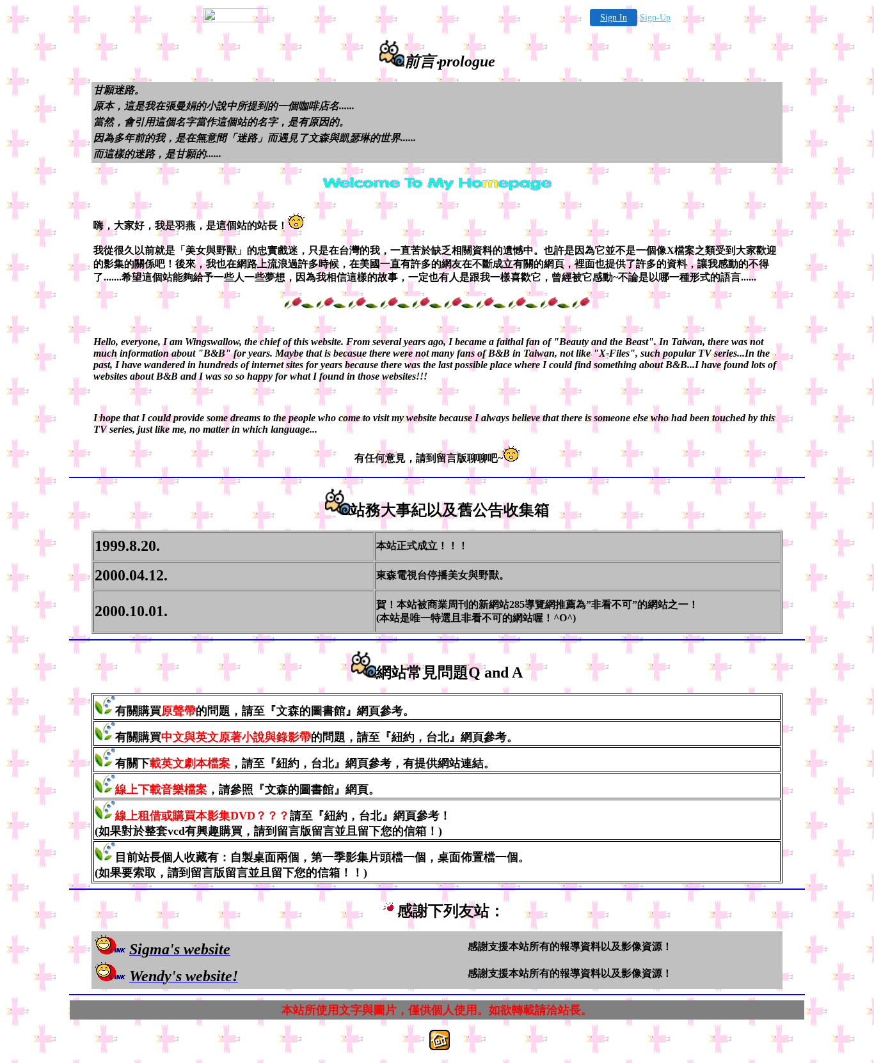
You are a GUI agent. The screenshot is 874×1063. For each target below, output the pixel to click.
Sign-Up (655, 17)
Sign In (613, 17)
